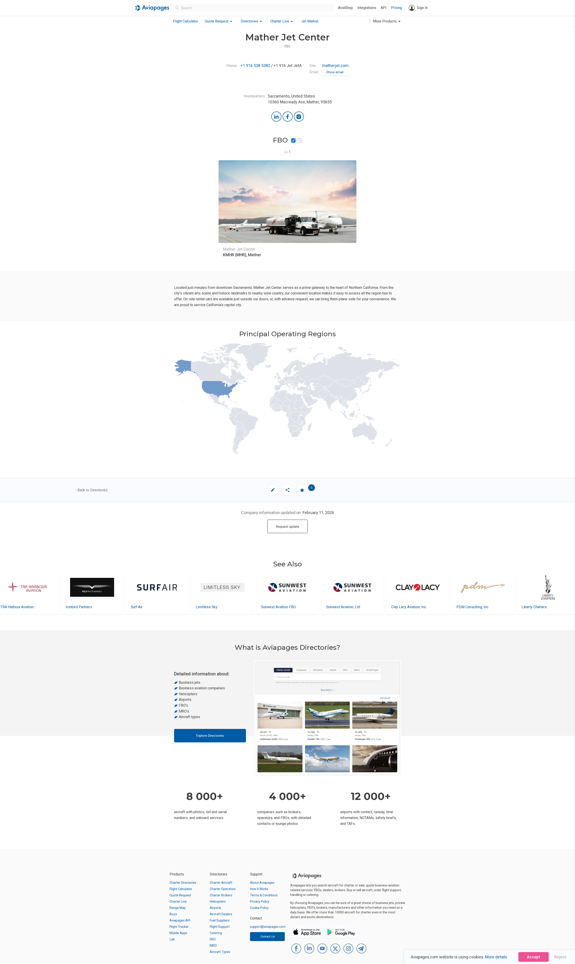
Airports (215, 908)
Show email (334, 72)
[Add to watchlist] (302, 490)
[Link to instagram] (299, 116)
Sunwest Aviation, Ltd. (278, 607)
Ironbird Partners (13, 607)
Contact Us (267, 936)
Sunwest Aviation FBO (213, 607)
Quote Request (180, 895)
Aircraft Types (220, 952)
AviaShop (345, 8)
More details (496, 957)
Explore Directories (210, 736)
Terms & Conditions (264, 895)
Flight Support (220, 926)
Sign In (422, 8)
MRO (213, 945)
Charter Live (178, 901)
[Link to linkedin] (276, 116)
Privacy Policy (259, 901)
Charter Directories (183, 882)
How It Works (259, 889)
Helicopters (218, 901)
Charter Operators (223, 889)
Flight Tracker (179, 926)
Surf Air (71, 607)
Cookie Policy (259, 908)
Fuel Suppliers (220, 920)
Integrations (366, 8)
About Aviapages (262, 882)
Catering (216, 933)
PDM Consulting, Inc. (407, 607)
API (384, 8)
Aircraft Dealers (221, 914)
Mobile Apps (178, 933)
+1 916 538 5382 (255, 65)
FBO (213, 939)
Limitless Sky (141, 607)
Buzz (173, 914)
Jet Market (309, 21)
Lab (172, 939)
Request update (287, 527)
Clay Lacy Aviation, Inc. (344, 607)
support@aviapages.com (267, 926)
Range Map (178, 908)
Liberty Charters (469, 607)
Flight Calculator (185, 21)
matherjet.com (335, 65)
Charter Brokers (221, 895)
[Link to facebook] (288, 116)
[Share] (287, 490)
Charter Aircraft (221, 882)
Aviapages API (180, 920)
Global (526, 607)
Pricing (396, 8)
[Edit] (273, 490)
